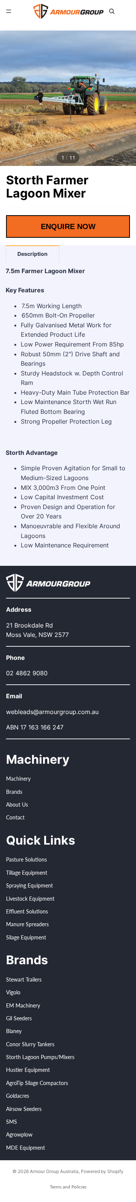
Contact (15, 818)
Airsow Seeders (24, 1109)
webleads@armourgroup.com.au (52, 712)
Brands (14, 792)
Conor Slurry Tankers (30, 1044)
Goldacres (17, 1096)
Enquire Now (68, 226)
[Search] (112, 11)
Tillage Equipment (26, 872)
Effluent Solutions (27, 911)
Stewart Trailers (24, 979)
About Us (17, 804)
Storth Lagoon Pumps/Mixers (40, 1057)
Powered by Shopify (102, 1171)
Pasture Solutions (26, 860)
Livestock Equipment (30, 898)
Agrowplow (19, 1135)
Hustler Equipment (28, 1070)
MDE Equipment (25, 1147)
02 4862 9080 (27, 673)
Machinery (18, 779)
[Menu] (8, 11)
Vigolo (13, 992)
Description (32, 254)
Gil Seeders (19, 1018)
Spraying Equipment (29, 886)
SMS (11, 1121)
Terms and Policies (68, 1187)
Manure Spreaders (27, 924)
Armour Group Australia (54, 1171)
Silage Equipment (26, 937)
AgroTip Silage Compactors (37, 1083)
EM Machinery (23, 1005)
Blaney (14, 1031)
